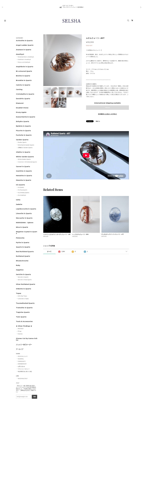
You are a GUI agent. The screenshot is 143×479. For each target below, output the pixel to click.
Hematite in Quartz (24, 175)
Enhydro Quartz (22, 121)
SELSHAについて (23, 356)
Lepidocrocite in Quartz (26, 209)
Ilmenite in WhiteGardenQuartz (27, 162)
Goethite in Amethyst (24, 59)
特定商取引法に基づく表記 (25, 371)
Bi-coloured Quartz (24, 71)
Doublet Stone (22, 108)
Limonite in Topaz (23, 298)
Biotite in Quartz (23, 76)
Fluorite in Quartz (23, 131)
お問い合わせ (21, 366)
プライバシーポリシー (24, 369)
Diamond (19, 103)
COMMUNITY (22, 361)
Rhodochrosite (22, 261)
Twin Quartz (21, 317)
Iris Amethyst (22, 195)
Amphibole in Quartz (24, 67)
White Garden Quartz (25, 157)
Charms (20, 334)
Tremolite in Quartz (24, 308)
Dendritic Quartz (23, 99)
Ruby (18, 265)
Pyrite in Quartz (22, 242)
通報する (98, 121)
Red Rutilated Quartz (25, 251)
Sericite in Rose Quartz (25, 279)
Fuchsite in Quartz (24, 135)
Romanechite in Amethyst (26, 57)
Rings (19, 331)
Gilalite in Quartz (23, 152)
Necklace (20, 328)
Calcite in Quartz (23, 85)
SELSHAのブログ (23, 378)
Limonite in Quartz (24, 213)
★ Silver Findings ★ (24, 326)
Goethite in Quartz (24, 171)
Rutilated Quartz (23, 256)
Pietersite (20, 238)
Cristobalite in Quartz (25, 94)
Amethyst (20, 54)
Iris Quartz (20, 185)
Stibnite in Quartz (23, 289)
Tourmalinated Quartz (25, 303)
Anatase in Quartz (23, 50)
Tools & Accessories (24, 321)
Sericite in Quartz (23, 274)
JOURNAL (21, 358)
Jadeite (19, 204)
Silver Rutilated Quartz (25, 284)
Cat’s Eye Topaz (22, 296)
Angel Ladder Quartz (24, 45)
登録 (34, 396)
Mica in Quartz (22, 227)
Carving (19, 89)
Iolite (18, 200)
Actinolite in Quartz (24, 40)
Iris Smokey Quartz (23, 192)
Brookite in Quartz (24, 80)
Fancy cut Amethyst (24, 62)
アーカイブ (19, 349)
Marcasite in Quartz (24, 218)
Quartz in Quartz (23, 247)
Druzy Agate (21, 112)
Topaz (18, 293)
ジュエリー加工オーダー (24, 344)
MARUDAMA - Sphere (24, 223)
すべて (49, 251)
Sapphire (20, 270)
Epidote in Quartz (23, 126)
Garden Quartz (22, 140)
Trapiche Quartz (23, 312)
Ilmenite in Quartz (23, 180)
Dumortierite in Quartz (25, 117)
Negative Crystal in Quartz (26, 232)
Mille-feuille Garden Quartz (26, 145)
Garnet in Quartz (23, 166)
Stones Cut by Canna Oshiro (26, 339)
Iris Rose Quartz (22, 190)
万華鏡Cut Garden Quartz (25, 147)
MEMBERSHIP (22, 364)
